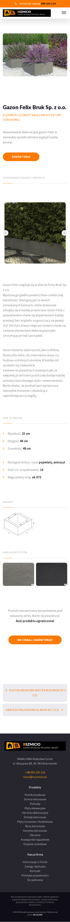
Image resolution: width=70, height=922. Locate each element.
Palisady (35, 804)
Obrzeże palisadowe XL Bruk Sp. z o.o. (33, 710)
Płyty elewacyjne (35, 808)
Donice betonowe (35, 799)
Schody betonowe (35, 817)
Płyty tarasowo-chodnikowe (35, 821)
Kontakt (35, 871)
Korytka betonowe (35, 830)
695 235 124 (48, 3)
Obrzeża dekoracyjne (35, 812)
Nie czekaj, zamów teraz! (35, 640)
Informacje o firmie (35, 862)
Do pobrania (35, 880)
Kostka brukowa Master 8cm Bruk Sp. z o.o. (37, 692)
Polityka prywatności (35, 875)
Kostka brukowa (35, 795)
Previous (5, 233)
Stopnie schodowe (35, 844)
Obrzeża (35, 835)
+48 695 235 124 (35, 772)
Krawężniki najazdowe (35, 839)
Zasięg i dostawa (35, 866)
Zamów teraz (21, 156)
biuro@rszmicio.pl (35, 777)
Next (64, 233)
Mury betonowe (35, 826)
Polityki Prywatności (30, 899)
